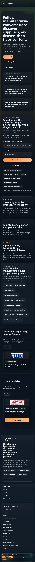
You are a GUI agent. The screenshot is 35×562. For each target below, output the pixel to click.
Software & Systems (21, 174)
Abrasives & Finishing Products (13, 186)
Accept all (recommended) (7, 557)
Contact (5, 495)
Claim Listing (9, 67)
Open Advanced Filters (17, 165)
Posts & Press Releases (9, 518)
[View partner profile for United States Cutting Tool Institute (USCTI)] (17, 360)
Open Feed (8, 57)
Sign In (5, 548)
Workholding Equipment (13, 320)
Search (5, 489)
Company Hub (16, 190)
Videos (5, 515)
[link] (17, 360)
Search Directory (17, 160)
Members (6, 521)
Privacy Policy (7, 498)
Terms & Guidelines (9, 542)
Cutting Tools (8, 174)
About (5, 492)
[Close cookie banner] (31, 555)
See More (7, 394)
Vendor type (7, 150)
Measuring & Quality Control (12, 178)
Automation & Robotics (11, 182)
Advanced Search (8, 530)
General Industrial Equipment (12, 170)
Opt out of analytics (21, 557)
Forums (5, 512)
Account (5, 536)
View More (7, 347)
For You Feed (7, 509)
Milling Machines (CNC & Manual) (16, 315)
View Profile (17, 420)
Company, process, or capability (12, 141)
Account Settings (26, 190)
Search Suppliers (10, 62)
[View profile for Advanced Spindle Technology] (17, 410)
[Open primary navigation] (32, 3)
